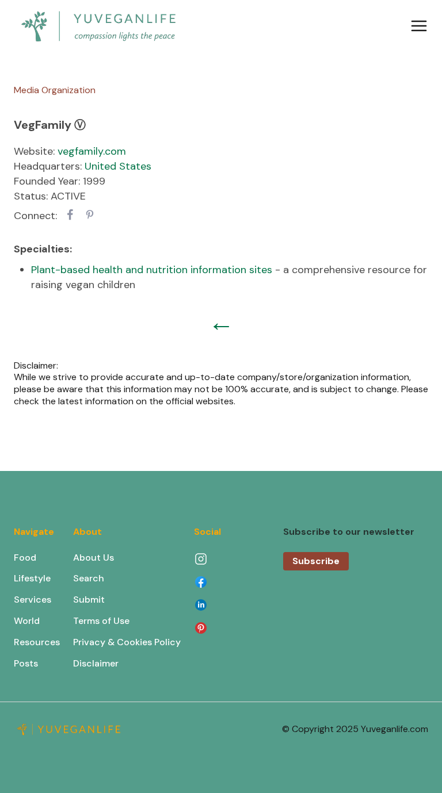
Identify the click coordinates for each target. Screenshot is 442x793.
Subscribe (316, 561)
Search (88, 578)
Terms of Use (101, 621)
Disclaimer (96, 663)
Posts (26, 663)
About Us (93, 557)
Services (32, 599)
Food (25, 557)
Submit (89, 599)
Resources (37, 642)
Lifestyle (32, 578)
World (27, 621)
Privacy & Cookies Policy (127, 642)
